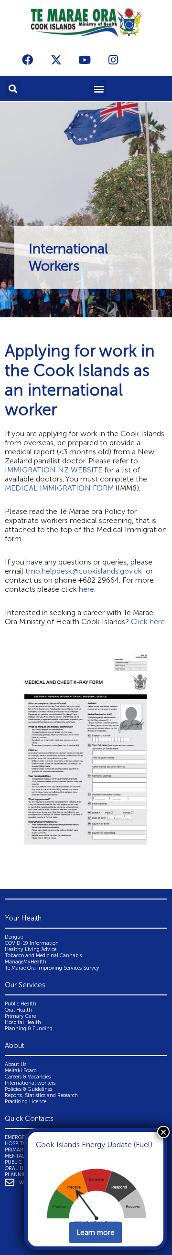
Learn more (95, 1232)
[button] (13, 88)
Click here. (148, 621)
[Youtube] (85, 60)
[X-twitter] (56, 60)
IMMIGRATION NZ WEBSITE (53, 469)
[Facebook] (27, 60)
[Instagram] (113, 60)
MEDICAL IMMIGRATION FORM (59, 487)
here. (88, 589)
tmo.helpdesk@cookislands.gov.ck (84, 570)
